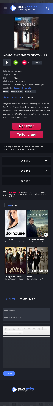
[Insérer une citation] (10, 332)
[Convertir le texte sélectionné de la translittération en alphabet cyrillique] (15, 332)
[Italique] (10, 328)
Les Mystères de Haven (14, 276)
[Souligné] (14, 328)
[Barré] (19, 328)
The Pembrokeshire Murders (38, 239)
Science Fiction (16, 91)
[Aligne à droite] (34, 328)
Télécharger (26, 134)
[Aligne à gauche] (24, 328)
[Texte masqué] (6, 332)
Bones (29, 276)
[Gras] (6, 328)
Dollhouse (9, 239)
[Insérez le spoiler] (20, 332)
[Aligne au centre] (29, 328)
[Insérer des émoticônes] (39, 328)
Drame (5, 91)
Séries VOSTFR (30, 91)
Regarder (26, 126)
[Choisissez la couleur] (44, 328)
